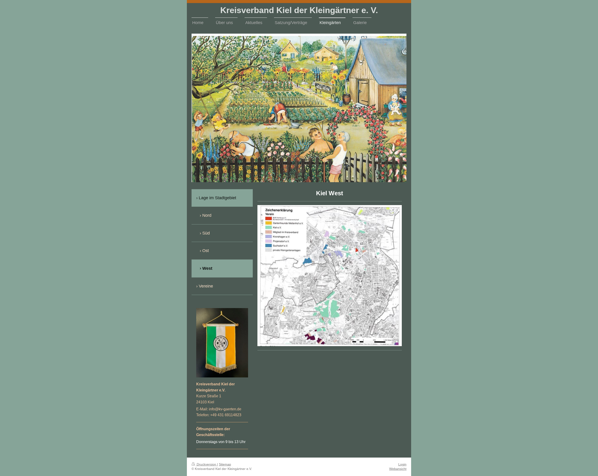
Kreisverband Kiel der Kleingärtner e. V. (299, 10)
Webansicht (397, 469)
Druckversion (206, 464)
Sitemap (225, 464)
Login (402, 464)
